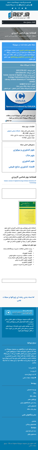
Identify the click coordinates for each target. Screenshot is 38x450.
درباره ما (33, 371)
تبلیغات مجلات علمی (29, 378)
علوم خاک (30, 155)
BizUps (33, 428)
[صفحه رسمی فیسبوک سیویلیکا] (19, 8)
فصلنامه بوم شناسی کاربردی (11, 36)
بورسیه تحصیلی (31, 390)
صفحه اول (26, 3)
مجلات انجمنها (15, 5)
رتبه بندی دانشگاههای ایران (28, 403)
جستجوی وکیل (32, 434)
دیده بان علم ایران (31, 431)
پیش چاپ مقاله (31, 409)
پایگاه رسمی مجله (21, 86)
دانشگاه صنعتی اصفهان (13, 131)
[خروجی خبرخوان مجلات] (15, 8)
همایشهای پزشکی (31, 424)
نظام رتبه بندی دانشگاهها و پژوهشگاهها (22, 57)
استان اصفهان (16, 88)
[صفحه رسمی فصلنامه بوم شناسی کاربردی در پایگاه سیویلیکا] (20, 107)
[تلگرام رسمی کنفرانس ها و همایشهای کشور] (12, 8)
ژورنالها (34, 36)
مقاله (34, 393)
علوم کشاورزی (28, 161)
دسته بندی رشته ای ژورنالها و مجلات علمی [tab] (17, 299)
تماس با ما (32, 368)
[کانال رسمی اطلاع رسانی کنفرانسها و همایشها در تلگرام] (19, 312)
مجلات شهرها (19, 3)
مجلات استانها (10, 3)
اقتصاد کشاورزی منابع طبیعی (21, 167)
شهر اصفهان (7, 88)
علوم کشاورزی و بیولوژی (25, 36)
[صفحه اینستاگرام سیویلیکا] (25, 8)
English (8, 5)
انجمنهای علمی (32, 406)
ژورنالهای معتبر (32, 399)
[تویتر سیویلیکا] (22, 8)
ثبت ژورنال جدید (29, 374)
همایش (34, 421)
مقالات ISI (33, 396)
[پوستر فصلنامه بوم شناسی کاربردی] (27, 213)
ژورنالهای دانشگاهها (26, 5)
